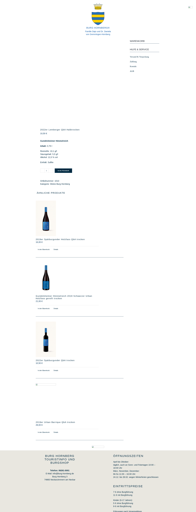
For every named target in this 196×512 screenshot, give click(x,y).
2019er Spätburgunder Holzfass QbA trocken (60, 239)
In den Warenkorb (63, 170)
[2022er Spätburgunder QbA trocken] (46, 339)
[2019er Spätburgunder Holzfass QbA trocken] (46, 218)
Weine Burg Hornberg (60, 184)
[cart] (190, 7)
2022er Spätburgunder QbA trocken (55, 360)
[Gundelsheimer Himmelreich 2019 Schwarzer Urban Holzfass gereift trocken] (46, 278)
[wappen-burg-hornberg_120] (98, 447)
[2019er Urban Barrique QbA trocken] (46, 401)
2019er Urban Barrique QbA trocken (55, 422)
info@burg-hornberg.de (63, 473)
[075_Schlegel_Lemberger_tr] (57, 81)
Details (56, 249)
